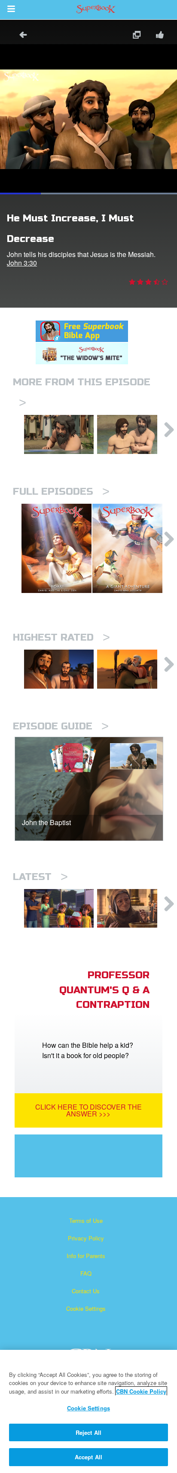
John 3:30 (22, 263)
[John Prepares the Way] (59, 434)
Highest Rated (61, 637)
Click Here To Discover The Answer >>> (88, 1110)
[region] (88, 1411)
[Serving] (59, 669)
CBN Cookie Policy (141, 1391)
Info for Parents (86, 1256)
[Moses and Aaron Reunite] (132, 669)
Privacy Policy (86, 1238)
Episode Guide (61, 726)
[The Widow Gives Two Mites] (132, 908)
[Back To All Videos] (20, 36)
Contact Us (86, 1291)
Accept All (88, 1457)
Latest (40, 877)
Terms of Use (86, 1220)
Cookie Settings (86, 1308)
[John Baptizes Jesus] (132, 434)
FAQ (86, 1273)
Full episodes (61, 491)
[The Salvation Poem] (59, 908)
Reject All (88, 1432)
